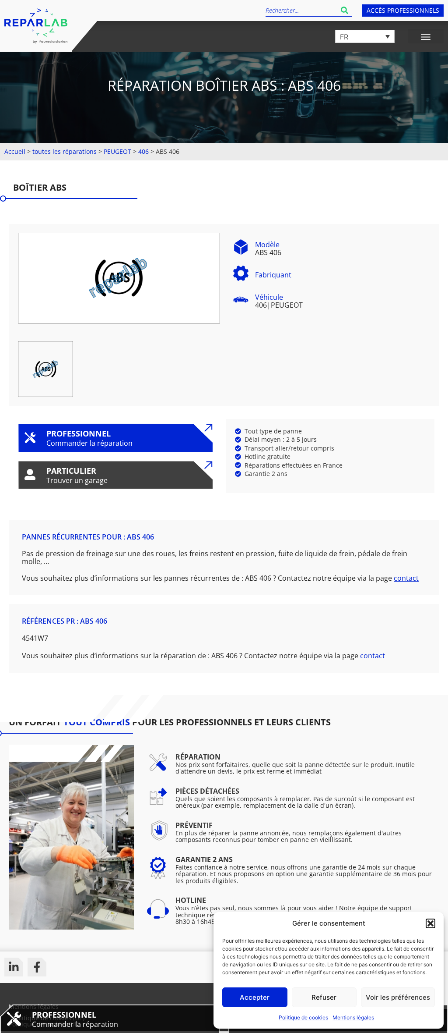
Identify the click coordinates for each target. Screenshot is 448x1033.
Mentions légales (353, 1017)
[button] (430, 923)
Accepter (255, 997)
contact (406, 578)
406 (143, 151)
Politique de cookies (303, 1017)
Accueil (14, 151)
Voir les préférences (398, 997)
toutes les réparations (64, 151)
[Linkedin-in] (13, 967)
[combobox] (301, 10)
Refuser (324, 997)
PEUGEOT (117, 151)
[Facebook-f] (37, 967)
